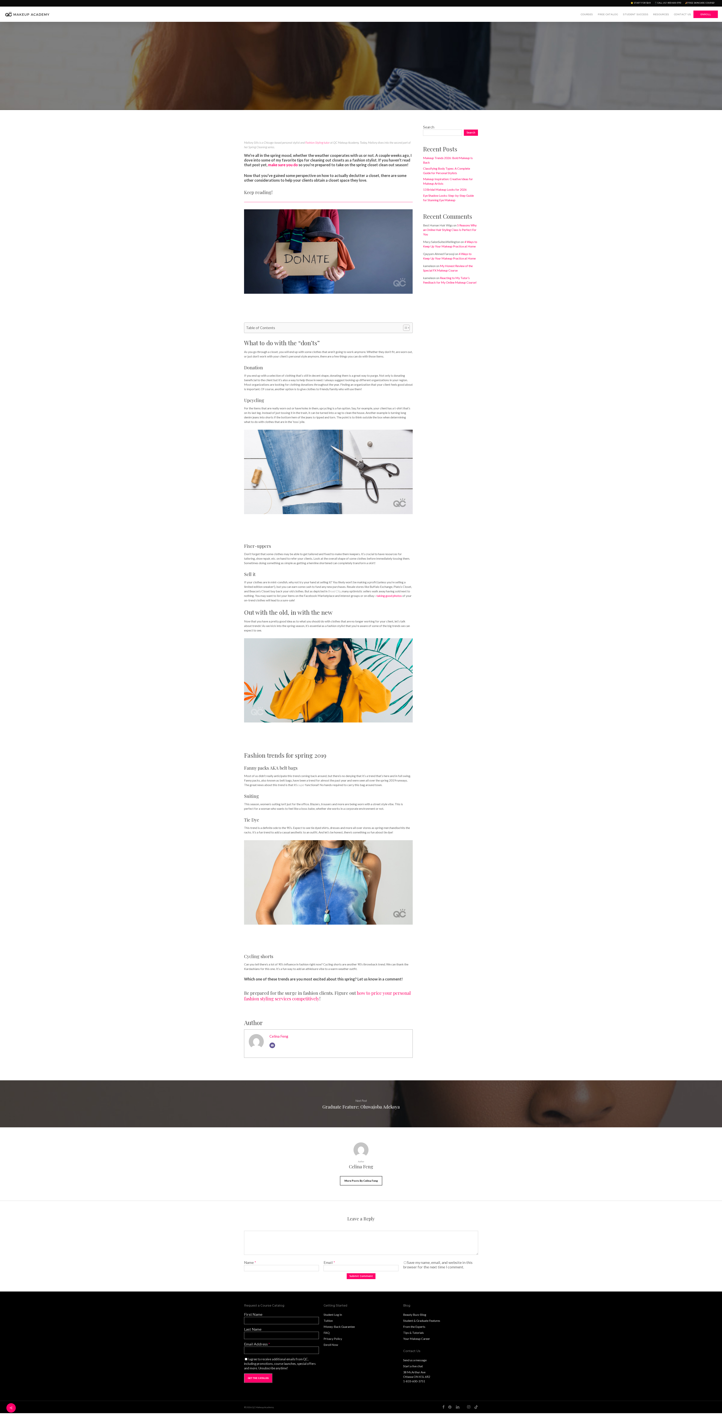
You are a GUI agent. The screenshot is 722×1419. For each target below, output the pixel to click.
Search (428, 127)
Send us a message (415, 1360)
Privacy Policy (333, 1338)
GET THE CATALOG (258, 1378)
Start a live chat (413, 1366)
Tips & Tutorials (413, 1332)
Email (329, 1262)
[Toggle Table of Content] (404, 328)
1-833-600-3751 (414, 1381)
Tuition (328, 1320)
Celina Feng (278, 1036)
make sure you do (283, 164)
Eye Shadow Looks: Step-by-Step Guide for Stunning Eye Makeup (448, 198)
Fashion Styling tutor (317, 142)
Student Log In (333, 1314)
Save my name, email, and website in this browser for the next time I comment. (437, 1264)
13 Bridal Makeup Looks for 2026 (445, 189)
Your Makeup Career (416, 1338)
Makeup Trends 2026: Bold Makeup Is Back (448, 160)
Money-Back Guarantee (339, 1326)
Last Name (253, 1329)
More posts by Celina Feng (361, 1180)
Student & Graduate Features (421, 1320)
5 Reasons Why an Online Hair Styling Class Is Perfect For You (450, 229)
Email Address (257, 1344)
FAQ (327, 1332)
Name (250, 1262)
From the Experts (414, 1326)
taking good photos (389, 595)
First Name (253, 1314)
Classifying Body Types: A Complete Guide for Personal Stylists (446, 171)
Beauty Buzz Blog (414, 1314)
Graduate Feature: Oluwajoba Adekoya (361, 1103)
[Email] (272, 1045)
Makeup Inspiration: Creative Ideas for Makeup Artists (448, 181)
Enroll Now (331, 1344)
